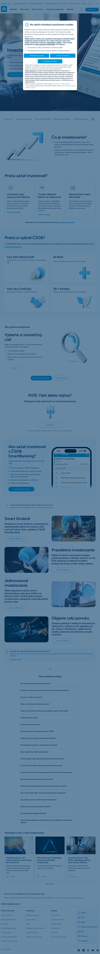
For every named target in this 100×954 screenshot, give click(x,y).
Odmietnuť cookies (50, 61)
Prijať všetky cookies (36, 56)
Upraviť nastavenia (62, 56)
